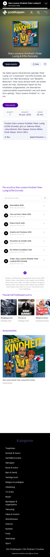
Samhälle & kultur (13, 458)
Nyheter (9, 529)
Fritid (7, 533)
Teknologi (9, 509)
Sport (8, 543)
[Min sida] (31, 12)
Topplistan (10, 448)
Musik (8, 497)
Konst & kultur (11, 467)
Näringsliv (10, 463)
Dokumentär (10, 105)
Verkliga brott (11, 477)
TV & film (9, 492)
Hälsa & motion (12, 514)
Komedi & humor (13, 453)
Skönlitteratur (11, 519)
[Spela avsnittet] (6, 206)
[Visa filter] (45, 198)
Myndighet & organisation (11, 503)
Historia (9, 524)
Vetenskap (10, 538)
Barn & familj (11, 472)
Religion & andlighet (14, 482)
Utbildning (10, 487)
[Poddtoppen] (13, 12)
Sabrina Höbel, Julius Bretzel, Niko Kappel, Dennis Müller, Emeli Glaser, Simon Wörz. (23, 129)
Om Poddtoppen (13, 549)
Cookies (40, 549)
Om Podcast (28, 549)
